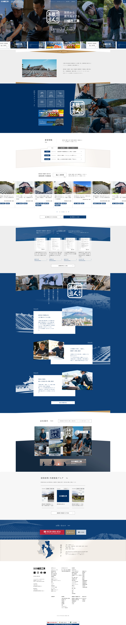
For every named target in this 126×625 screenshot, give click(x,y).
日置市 (83, 576)
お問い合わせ (84, 598)
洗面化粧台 (53, 585)
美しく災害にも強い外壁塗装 (66, 569)
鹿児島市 (83, 572)
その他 (73, 603)
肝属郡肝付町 (84, 581)
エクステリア (53, 577)
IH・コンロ (53, 588)
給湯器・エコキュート (54, 589)
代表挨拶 (63, 601)
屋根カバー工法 (53, 572)
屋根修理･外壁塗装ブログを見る (63, 513)
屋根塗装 (52, 576)
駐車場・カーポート (54, 579)
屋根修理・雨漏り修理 (75, 599)
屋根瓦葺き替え (53, 571)
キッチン (52, 583)
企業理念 (63, 602)
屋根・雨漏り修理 (54, 573)
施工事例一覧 (74, 569)
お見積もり (84, 599)
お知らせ (73, 602)
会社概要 (63, 603)
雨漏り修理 (73, 580)
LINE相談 (83, 601)
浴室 (52, 581)
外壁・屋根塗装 (53, 575)
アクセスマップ (64, 606)
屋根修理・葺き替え (75, 572)
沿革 (62, 605)
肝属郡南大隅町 (84, 584)
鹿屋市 (83, 579)
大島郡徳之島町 (84, 587)
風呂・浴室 (73, 588)
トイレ (52, 584)
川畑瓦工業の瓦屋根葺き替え (66, 571)
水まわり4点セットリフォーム (56, 580)
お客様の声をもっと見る (63, 265)
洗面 (72, 590)
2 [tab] (61, 51)
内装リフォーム (53, 591)
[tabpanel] (54, 44)
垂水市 (83, 577)
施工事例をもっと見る (74, 217)
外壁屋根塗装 (74, 601)
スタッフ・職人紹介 (65, 607)
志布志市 (83, 585)
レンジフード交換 (54, 587)
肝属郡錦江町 (84, 583)
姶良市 (83, 575)
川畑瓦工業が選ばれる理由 (66, 598)
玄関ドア (73, 585)
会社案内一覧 (64, 599)
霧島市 (83, 573)
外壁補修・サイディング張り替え (76, 576)
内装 (72, 592)
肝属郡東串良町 (84, 580)
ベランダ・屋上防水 (75, 581)
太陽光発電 (73, 593)
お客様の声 (73, 1)
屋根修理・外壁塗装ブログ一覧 (77, 598)
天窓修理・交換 (74, 578)
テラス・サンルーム (75, 584)
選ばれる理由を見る (63, 402)
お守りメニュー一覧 (54, 569)
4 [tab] (64, 51)
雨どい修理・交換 (74, 577)
